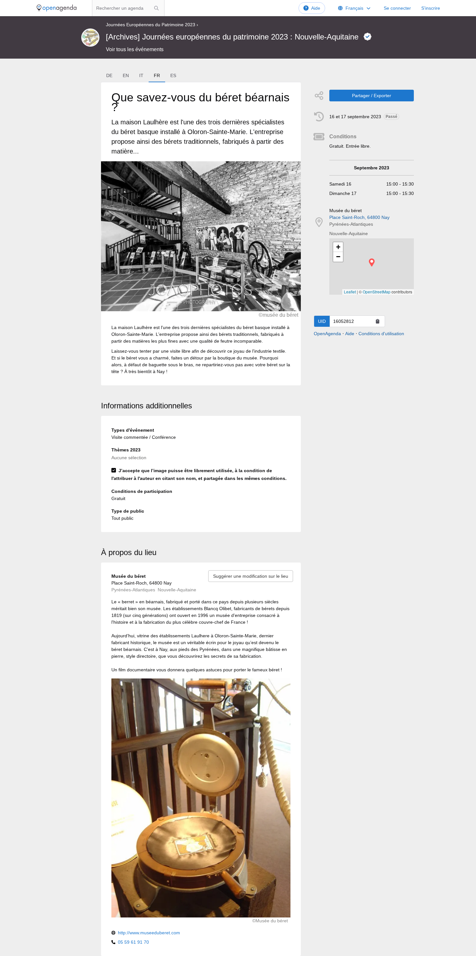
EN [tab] (126, 75)
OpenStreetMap (377, 291)
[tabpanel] (201, 233)
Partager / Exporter (371, 95)
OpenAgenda (327, 333)
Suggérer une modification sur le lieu (250, 576)
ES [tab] (173, 75)
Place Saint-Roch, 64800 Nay (359, 217)
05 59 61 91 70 (133, 942)
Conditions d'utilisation (381, 333)
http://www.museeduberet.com (149, 932)
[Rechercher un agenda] (156, 8)
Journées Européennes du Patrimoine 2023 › (152, 24)
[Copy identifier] (377, 321)
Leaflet (350, 291)
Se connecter (397, 8)
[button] (372, 262)
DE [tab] (109, 75)
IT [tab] (141, 75)
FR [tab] (157, 75)
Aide (315, 8)
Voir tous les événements (135, 49)
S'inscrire (430, 8)
